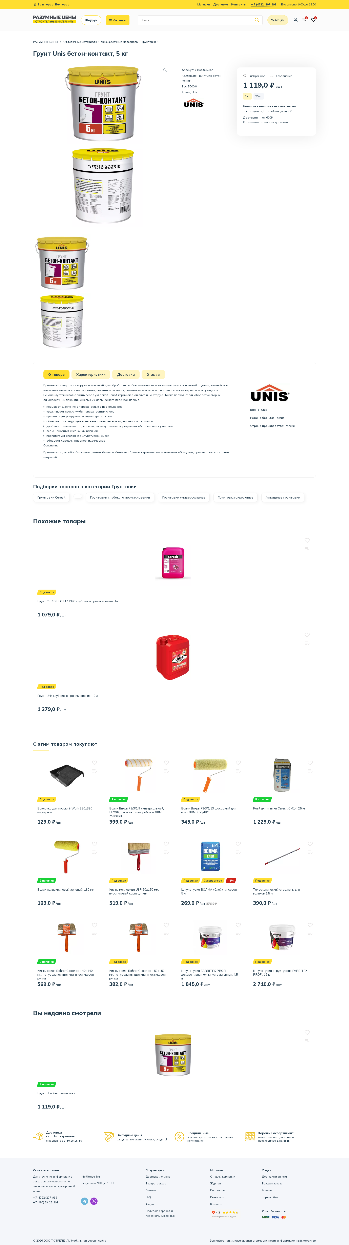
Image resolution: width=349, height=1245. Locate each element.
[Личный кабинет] (295, 20)
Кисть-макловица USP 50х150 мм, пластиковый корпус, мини (134, 891)
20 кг (258, 96)
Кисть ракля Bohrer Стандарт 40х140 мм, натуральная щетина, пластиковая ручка (65, 974)
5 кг (247, 96)
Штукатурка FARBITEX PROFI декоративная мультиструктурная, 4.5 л (209, 974)
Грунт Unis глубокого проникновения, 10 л (67, 696)
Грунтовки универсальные (183, 497)
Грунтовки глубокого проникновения (120, 497)
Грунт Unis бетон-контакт (56, 1093)
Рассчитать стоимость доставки (265, 122)
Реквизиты (217, 1197)
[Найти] (257, 20)
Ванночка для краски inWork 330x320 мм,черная (64, 810)
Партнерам (217, 1190)
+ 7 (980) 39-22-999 (45, 1202)
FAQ (148, 1197)
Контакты (238, 4)
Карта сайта (270, 1197)
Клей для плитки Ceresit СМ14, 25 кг (279, 808)
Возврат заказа (156, 1183)
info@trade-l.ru (90, 1176)
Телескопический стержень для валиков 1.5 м (276, 891)
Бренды (267, 1190)
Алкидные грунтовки (283, 497)
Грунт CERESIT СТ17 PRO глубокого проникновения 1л (77, 601)
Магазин (203, 4)
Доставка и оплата (158, 1176)
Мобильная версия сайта (88, 1240)
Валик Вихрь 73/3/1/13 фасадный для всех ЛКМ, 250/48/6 (208, 810)
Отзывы (151, 1190)
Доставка (220, 4)
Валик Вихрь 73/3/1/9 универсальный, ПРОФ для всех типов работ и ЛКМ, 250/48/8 (136, 812)
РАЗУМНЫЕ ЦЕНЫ (46, 42)
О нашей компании (222, 1176)
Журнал (215, 1183)
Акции (150, 1204)
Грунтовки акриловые (235, 497)
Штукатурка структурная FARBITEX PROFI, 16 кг (280, 972)
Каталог (119, 20)
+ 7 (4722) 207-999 (263, 4)
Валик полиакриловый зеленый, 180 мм (65, 889)
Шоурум (91, 20)
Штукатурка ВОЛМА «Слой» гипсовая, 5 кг (209, 891)
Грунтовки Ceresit (51, 497)
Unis (195, 92)
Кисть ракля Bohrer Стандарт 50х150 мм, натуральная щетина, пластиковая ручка (137, 974)
